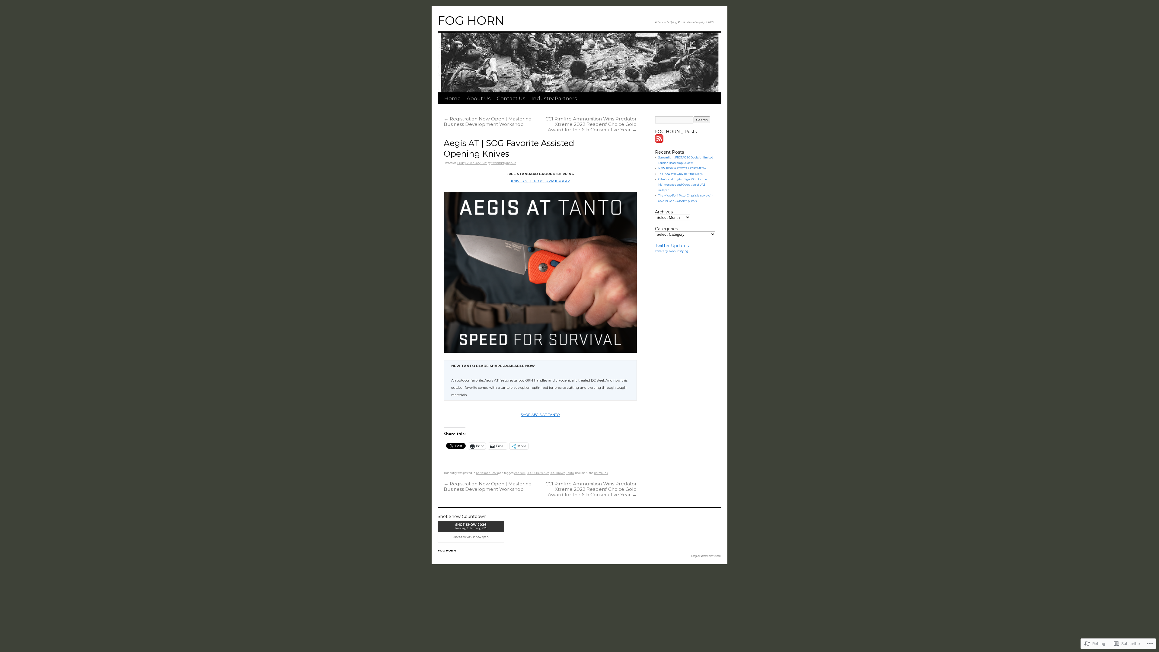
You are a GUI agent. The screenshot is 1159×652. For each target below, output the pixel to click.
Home (452, 98)
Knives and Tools (487, 473)
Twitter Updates (672, 245)
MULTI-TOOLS (536, 181)
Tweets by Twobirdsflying (671, 251)
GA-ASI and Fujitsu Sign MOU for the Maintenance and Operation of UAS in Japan (682, 185)
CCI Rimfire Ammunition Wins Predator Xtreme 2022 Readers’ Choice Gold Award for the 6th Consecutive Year (591, 124)
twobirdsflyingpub (503, 163)
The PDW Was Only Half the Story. (680, 173)
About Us (479, 98)
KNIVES (517, 181)
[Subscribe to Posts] (659, 141)
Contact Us (511, 98)
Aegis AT (519, 473)
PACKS (554, 181)
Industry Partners (554, 98)
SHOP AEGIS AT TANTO (540, 415)
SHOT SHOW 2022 (538, 473)
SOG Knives (557, 473)
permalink (601, 473)
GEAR (565, 181)
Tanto (570, 473)
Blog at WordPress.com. (706, 556)
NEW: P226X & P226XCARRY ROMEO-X (682, 168)
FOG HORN (471, 20)
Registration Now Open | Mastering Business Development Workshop (488, 121)
